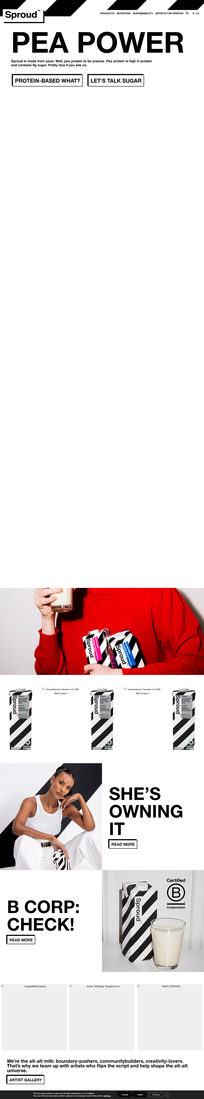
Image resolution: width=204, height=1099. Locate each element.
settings (107, 1096)
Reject (140, 1094)
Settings (156, 1094)
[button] (187, 13)
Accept (125, 1094)
